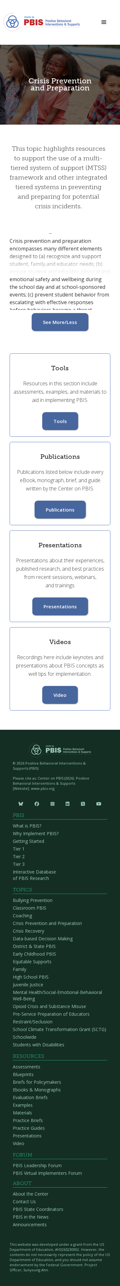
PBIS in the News (31, 1217)
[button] (104, 22)
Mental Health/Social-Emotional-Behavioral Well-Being (57, 995)
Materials (22, 1113)
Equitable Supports (32, 962)
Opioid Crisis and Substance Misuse (49, 1006)
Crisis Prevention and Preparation (47, 923)
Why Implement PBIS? (36, 833)
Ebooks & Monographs (37, 1090)
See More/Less (60, 322)
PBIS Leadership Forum (37, 1165)
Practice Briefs (28, 1120)
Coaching (22, 916)
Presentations (60, 606)
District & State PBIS (34, 946)
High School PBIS (31, 977)
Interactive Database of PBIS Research (34, 875)
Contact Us (24, 1201)
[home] (41, 24)
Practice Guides (29, 1128)
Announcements (30, 1224)
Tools (60, 421)
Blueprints (23, 1074)
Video (60, 695)
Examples (23, 1105)
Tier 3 (19, 864)
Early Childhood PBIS (34, 954)
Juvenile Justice (28, 985)
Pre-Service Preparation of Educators (51, 1014)
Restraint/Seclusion (32, 1022)
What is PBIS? (27, 826)
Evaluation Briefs (30, 1097)
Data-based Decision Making (43, 939)
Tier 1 (19, 849)
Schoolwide (24, 1037)
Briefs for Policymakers (37, 1082)
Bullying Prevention (32, 900)
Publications (60, 509)
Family (19, 969)
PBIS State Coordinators (38, 1209)
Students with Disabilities (38, 1045)
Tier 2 (19, 856)
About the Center (30, 1194)
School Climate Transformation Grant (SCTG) (59, 1029)
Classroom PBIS (29, 908)
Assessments (26, 1067)
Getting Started (28, 841)
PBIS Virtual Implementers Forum (47, 1173)
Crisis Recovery (28, 931)
